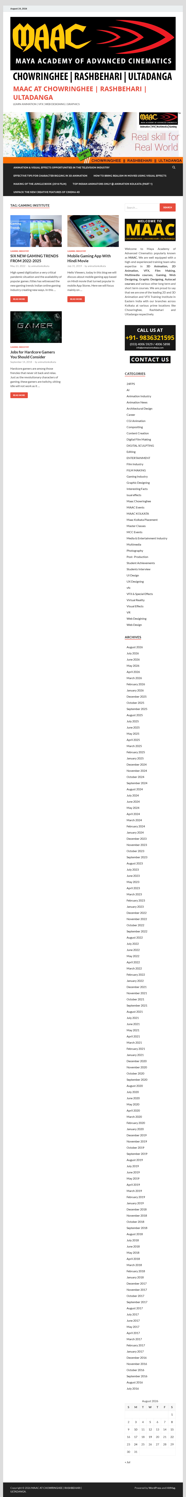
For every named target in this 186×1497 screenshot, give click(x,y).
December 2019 (137, 1135)
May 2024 (133, 807)
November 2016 (137, 1363)
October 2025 (135, 702)
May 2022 (133, 956)
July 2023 (133, 869)
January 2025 (135, 758)
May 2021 (133, 1030)
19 (150, 1436)
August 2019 (135, 1160)
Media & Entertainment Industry (147, 538)
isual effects (134, 495)
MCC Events (134, 532)
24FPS (131, 383)
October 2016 (135, 1370)
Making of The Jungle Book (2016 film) (39, 183)
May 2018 (133, 1252)
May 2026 (133, 665)
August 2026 (135, 647)
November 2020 (137, 1067)
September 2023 (137, 857)
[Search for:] (150, 207)
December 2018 (137, 1209)
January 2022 (135, 980)
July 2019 (133, 1166)
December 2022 (137, 912)
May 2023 (133, 882)
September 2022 (137, 931)
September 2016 (137, 1376)
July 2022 (133, 943)
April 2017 (133, 1333)
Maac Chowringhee (139, 501)
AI (128, 390)
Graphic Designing (138, 482)
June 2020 (133, 1098)
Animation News (137, 402)
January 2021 (135, 1055)
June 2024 (133, 801)
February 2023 (136, 900)
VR (128, 612)
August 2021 (135, 1011)
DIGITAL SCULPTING (140, 445)
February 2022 (136, 974)
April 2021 (133, 1036)
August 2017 (135, 1308)
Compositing (135, 427)
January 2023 (135, 906)
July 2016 (133, 1388)
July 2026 (133, 653)
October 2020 (135, 1073)
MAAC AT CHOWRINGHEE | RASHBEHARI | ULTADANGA (80, 93)
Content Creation (138, 433)
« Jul (127, 1462)
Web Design (134, 624)
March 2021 (134, 1042)
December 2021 (137, 987)
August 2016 (135, 1382)
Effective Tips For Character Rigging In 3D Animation (50, 175)
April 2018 (133, 1258)
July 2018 (133, 1240)
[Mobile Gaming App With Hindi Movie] (93, 231)
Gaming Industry (19, 251)
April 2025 (133, 739)
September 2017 (137, 1302)
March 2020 (134, 1116)
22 (172, 1436)
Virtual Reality (136, 600)
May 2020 (133, 1104)
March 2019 (134, 1190)
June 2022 (133, 949)
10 (135, 1429)
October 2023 (135, 851)
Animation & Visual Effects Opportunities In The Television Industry (61, 167)
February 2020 (136, 1122)
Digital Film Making (139, 439)
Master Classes (136, 526)
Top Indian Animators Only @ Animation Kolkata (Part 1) (113, 183)
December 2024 (137, 764)
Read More (17, 298)
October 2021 (135, 999)
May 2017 (133, 1326)
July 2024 (133, 795)
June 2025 (133, 727)
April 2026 (133, 671)
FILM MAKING (136, 470)
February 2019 (136, 1197)
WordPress (155, 1487)
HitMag (171, 1487)
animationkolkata (40, 266)
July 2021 (133, 1017)
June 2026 (133, 659)
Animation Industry (139, 396)
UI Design (133, 575)
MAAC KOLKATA (138, 513)
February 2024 (136, 826)
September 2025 (137, 709)
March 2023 (134, 894)
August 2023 (135, 863)
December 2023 (137, 838)
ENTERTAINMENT (138, 458)
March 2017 (134, 1339)
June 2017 (133, 1320)
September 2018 (137, 1228)
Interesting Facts (137, 488)
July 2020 (133, 1092)
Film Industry (135, 464)
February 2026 (136, 684)
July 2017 (133, 1314)
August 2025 (135, 715)
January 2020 (135, 1129)
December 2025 (137, 696)
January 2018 (135, 1277)
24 (135, 1444)
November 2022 (137, 919)
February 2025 (136, 752)
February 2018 (136, 1271)
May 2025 (133, 733)
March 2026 (134, 678)
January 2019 (135, 1203)
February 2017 (136, 1345)
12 (150, 1429)
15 (172, 1429)
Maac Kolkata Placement (142, 519)
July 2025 (133, 721)
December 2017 (137, 1283)
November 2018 (137, 1215)
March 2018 (134, 1265)
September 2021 (137, 1005)
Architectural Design (139, 408)
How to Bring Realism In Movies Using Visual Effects (130, 175)
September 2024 (137, 783)
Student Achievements (141, 563)
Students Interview (138, 569)
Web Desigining (136, 618)
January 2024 (135, 832)
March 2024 (134, 820)
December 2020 (137, 1061)
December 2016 (137, 1357)
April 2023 (133, 888)
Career (131, 414)
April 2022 (133, 962)
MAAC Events (135, 507)
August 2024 (135, 789)
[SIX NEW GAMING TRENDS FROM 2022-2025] (36, 231)
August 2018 (135, 1234)
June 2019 (133, 1172)
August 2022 (135, 937)
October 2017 (135, 1295)
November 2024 (137, 770)
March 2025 (134, 746)
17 (135, 1436)
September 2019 (137, 1153)
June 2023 (133, 875)
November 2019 (137, 1141)
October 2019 (135, 1147)
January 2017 (135, 1351)
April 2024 (133, 814)
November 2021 (137, 993)
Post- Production (137, 556)
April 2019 (133, 1184)
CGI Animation (136, 420)
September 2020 (137, 1079)
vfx (128, 587)
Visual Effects (135, 606)
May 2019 (133, 1178)
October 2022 (135, 925)
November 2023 (137, 844)
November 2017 (137, 1289)
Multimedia (134, 544)
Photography (135, 550)
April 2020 (133, 1110)
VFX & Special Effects (140, 593)
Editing (131, 451)
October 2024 (135, 776)
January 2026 (135, 690)
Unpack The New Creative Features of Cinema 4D (46, 192)
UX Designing (135, 581)
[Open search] (174, 167)
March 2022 (134, 968)
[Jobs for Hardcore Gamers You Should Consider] (36, 327)
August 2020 (135, 1085)
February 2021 (136, 1048)
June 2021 (133, 1024)
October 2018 (135, 1221)
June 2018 (133, 1246)
